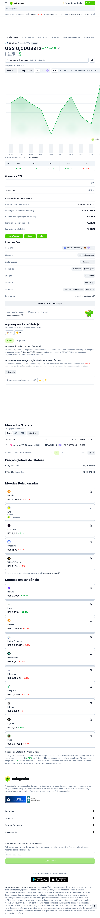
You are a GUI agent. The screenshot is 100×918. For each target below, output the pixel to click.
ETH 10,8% (85, 14)
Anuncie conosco (13, 315)
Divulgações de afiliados (14, 429)
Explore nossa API (31, 157)
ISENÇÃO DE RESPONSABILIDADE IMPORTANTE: (26, 887)
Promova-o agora (50, 573)
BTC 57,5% (75, 14)
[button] (86, 255)
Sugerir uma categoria (84, 296)
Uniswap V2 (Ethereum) (33, 352)
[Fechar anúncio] (90, 508)
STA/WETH (49, 445)
